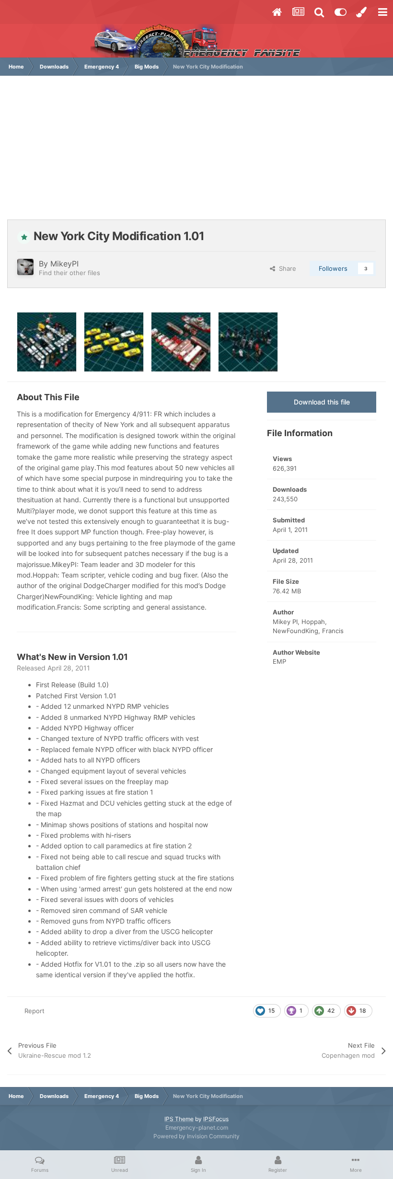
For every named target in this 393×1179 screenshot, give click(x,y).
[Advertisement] (196, 152)
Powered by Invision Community (196, 1136)
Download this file (322, 402)
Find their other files (69, 273)
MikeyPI (64, 263)
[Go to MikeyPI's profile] (25, 267)
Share (285, 268)
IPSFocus (216, 1118)
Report (34, 1011)
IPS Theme (179, 1118)
